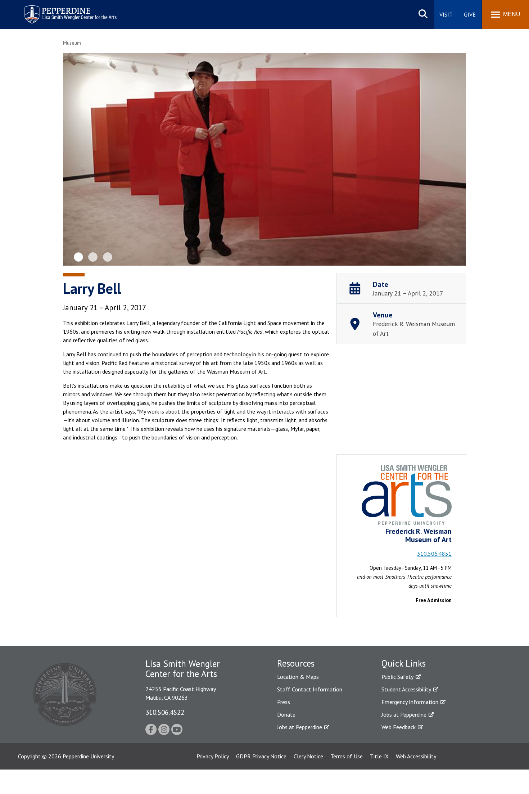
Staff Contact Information (309, 689)
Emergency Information (409, 701)
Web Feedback (398, 727)
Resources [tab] (296, 663)
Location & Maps (298, 676)
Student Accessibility (406, 689)
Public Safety (397, 676)
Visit (446, 14)
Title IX (379, 756)
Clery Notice (308, 756)
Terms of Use (346, 756)
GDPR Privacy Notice (261, 756)
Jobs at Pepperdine (299, 727)
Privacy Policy (212, 756)
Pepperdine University (88, 756)
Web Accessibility (416, 756)
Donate (286, 714)
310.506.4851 (434, 553)
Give (470, 14)
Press (283, 701)
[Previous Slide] (75, 160)
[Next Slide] (454, 160)
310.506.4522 (164, 712)
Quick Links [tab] (403, 663)
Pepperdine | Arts (43, 7)
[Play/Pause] (265, 160)
